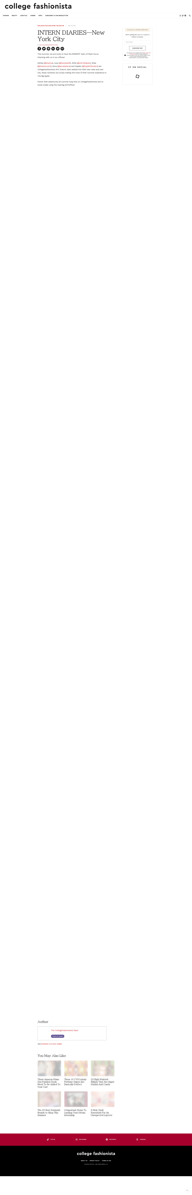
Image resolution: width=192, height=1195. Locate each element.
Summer (59, 1044)
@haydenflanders (90, 66)
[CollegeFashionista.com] (38, 6)
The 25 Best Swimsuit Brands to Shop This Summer (49, 1112)
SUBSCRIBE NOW (137, 48)
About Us (84, 1160)
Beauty (14, 15)
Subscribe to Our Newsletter (56, 15)
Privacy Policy (95, 1160)
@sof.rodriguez (84, 63)
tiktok (52, 1139)
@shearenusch (44, 66)
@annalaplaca (64, 66)
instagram (82, 1139)
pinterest (112, 1139)
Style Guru (52, 1044)
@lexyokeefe (64, 63)
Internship (44, 1044)
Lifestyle (23, 15)
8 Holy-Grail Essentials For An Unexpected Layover (101, 1112)
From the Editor (58, 25)
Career (32, 15)
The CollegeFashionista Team (48, 45)
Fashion (6, 15)
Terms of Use (106, 1160)
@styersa (48, 63)
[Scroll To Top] (187, 1190)
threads (143, 1139)
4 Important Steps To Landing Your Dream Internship (75, 1112)
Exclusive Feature (44, 25)
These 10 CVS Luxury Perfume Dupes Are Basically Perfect (75, 1081)
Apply (40, 15)
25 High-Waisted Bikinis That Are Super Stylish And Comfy (102, 1081)
